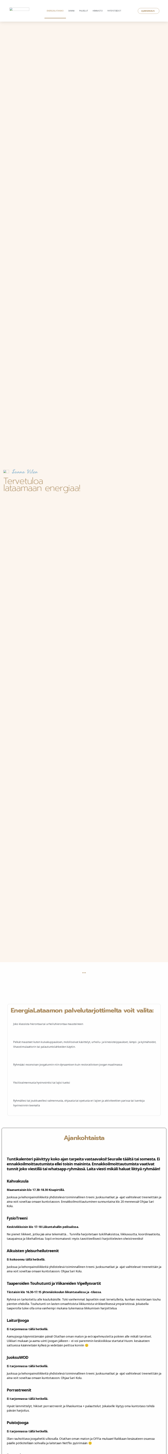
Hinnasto (98, 10)
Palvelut (83, 10)
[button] (148, 11)
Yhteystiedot (114, 10)
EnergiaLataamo (55, 10)
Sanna (71, 10)
